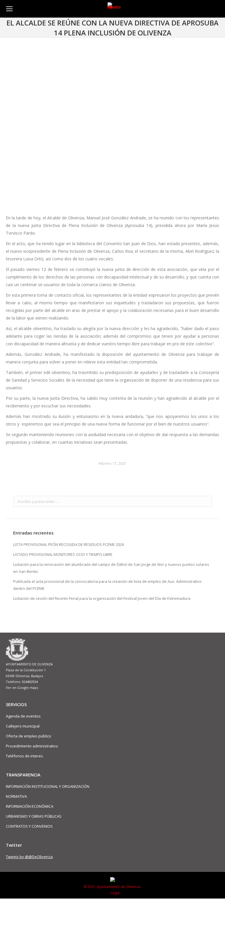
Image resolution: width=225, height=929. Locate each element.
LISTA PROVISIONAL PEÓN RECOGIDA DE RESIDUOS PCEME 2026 (68, 544)
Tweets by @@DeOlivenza (29, 856)
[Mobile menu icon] (9, 8)
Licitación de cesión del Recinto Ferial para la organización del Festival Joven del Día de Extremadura (101, 598)
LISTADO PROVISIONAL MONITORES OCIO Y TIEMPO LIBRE (62, 554)
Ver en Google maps (22, 687)
